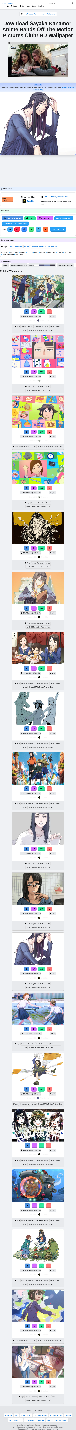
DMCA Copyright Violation (34, 1420)
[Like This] (41, 1145)
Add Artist (5, 199)
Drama (42, 252)
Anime (26, 247)
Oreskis (30, 201)
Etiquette (68, 1415)
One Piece (18, 255)
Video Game (14, 252)
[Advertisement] (38, 170)
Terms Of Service (40, 1415)
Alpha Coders (7, 3)
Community (26, 6)
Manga (22, 252)
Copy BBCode (58, 229)
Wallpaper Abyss (32, 14)
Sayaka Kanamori (15, 247)
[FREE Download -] (26, 372)
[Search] (72, 3)
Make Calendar (63, 218)
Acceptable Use (56, 1415)
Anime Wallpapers (48, 14)
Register (41, 6)
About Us (8, 1415)
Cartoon (29, 252)
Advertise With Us (15, 1420)
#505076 (41, 265)
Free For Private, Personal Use (55, 197)
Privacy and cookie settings (57, 1420)
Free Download (13, 218)
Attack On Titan (7, 255)
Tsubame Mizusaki (41, 326)
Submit (15, 6)
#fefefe (36, 265)
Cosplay (59, 252)
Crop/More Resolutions (15, 224)
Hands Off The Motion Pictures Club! (41, 330)
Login (34, 6)
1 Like (31, 218)
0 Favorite (46, 218)
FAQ (16, 1415)
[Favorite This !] (34, 372)
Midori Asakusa (55, 326)
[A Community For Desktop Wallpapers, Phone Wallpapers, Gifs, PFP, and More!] (22, 14)
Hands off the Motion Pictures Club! (44, 247)
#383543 (52, 265)
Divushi (44, 381)
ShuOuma (44, 320)
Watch (36, 252)
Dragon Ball (51, 252)
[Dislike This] (49, 372)
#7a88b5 (47, 265)
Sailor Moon (68, 252)
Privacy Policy (26, 1415)
